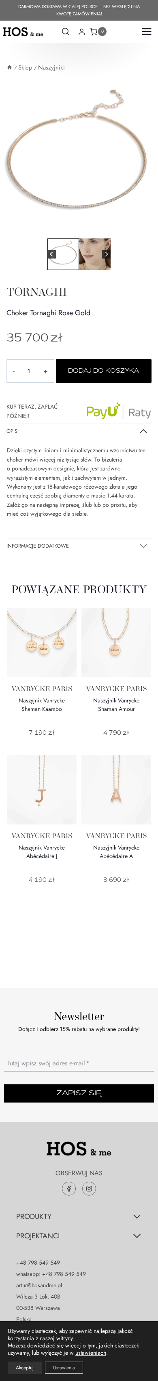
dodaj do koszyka (103, 371)
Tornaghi (36, 292)
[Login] (82, 31)
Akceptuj (25, 1367)
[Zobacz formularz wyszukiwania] (66, 32)
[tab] (76, 228)
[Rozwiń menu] (144, 31)
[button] (63, 254)
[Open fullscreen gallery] (150, 228)
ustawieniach (90, 1352)
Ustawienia (64, 1367)
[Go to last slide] (51, 254)
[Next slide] (106, 254)
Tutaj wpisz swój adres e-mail (48, 1063)
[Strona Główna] (9, 67)
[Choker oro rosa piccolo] (79, 157)
